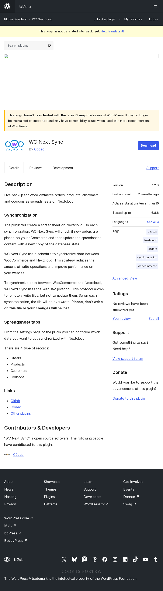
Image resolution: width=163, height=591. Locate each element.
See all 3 (153, 222)
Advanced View (124, 278)
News (8, 489)
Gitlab (15, 401)
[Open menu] (156, 6)
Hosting (10, 497)
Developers (92, 497)
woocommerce (147, 266)
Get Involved (133, 482)
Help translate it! (112, 31)
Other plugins (21, 413)
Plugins (49, 497)
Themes (50, 489)
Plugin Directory (15, 19)
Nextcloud (150, 240)
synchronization (147, 257)
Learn (88, 482)
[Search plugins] (49, 45)
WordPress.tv (96, 504)
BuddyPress (15, 540)
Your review (121, 318)
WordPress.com (18, 518)
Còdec (39, 149)
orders (152, 248)
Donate (131, 497)
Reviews (35, 168)
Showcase (52, 482)
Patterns (50, 504)
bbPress (12, 533)
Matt (10, 525)
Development (62, 168)
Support (152, 168)
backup (152, 231)
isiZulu (18, 560)
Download (148, 145)
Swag (129, 504)
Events (128, 489)
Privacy (10, 504)
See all (154, 318)
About (9, 482)
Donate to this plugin (128, 398)
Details (14, 168)
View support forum (127, 358)
